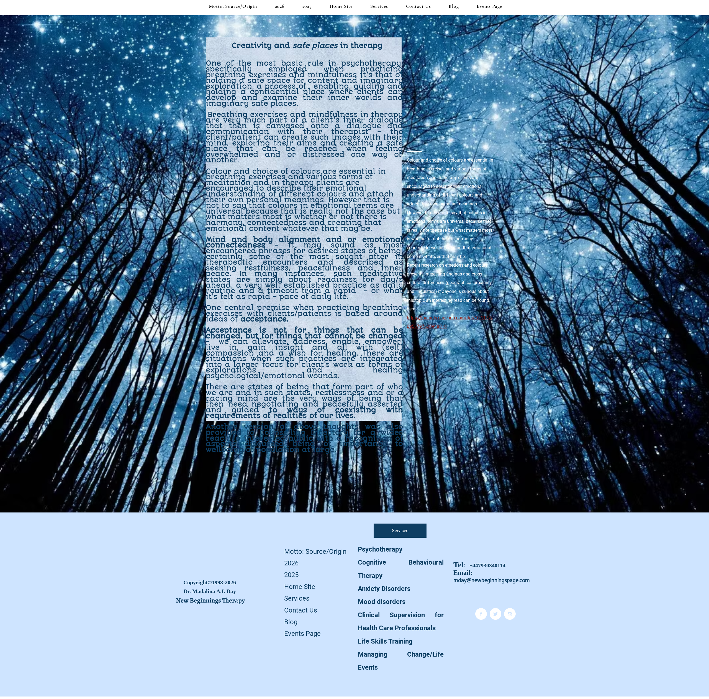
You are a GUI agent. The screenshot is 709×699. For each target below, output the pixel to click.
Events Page (302, 633)
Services (296, 598)
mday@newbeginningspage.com (491, 580)
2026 (291, 563)
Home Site (299, 587)
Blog (290, 622)
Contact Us (300, 610)
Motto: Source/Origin (315, 551)
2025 (291, 575)
